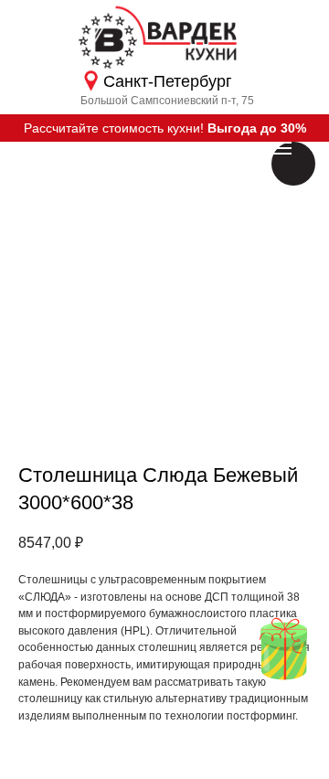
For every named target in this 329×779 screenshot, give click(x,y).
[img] (283, 648)
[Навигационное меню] (281, 148)
